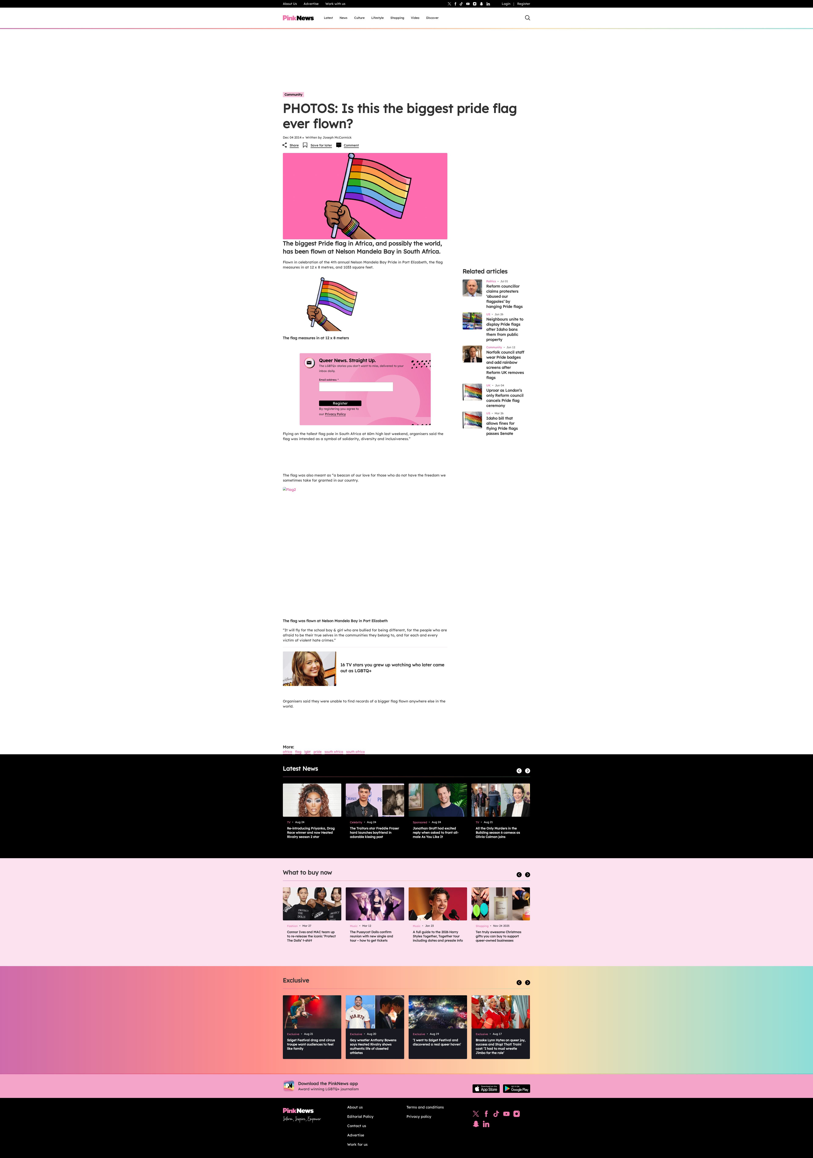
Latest (328, 18)
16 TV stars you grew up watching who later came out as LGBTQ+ (392, 667)
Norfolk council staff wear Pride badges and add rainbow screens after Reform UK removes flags (505, 365)
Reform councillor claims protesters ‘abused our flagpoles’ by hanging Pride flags (504, 296)
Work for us (357, 1144)
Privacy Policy (335, 414)
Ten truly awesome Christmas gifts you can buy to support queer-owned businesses (498, 936)
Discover (432, 18)
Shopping (397, 18)
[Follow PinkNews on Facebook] (486, 1115)
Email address (334, 379)
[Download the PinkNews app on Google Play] (516, 1088)
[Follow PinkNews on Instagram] (516, 1115)
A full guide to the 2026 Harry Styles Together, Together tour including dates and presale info (438, 936)
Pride (318, 752)
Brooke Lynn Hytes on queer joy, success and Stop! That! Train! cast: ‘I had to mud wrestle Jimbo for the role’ (500, 1046)
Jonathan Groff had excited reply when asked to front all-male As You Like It (436, 832)
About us (355, 1107)
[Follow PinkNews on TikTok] (496, 1115)
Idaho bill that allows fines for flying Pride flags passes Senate (502, 426)
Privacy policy (418, 1116)
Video (415, 18)
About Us (290, 4)
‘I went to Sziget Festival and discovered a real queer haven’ (437, 1042)
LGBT (307, 752)
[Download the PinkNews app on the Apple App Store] (486, 1088)
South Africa (334, 752)
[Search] (527, 17)
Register (523, 4)
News (343, 18)
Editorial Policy (360, 1116)
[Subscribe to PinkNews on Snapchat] (476, 1125)
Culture (359, 18)
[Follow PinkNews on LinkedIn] (488, 3)
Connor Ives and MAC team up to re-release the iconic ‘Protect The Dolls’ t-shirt (311, 936)
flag (298, 752)
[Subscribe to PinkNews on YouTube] (506, 1115)
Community (293, 94)
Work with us (335, 4)
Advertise (311, 4)
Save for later (321, 145)
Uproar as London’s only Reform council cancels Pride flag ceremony (505, 398)
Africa (287, 752)
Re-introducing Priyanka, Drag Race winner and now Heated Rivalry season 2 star (311, 832)
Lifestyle (377, 18)
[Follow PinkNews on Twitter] (476, 1115)
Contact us (356, 1126)
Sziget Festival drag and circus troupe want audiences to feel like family (311, 1044)
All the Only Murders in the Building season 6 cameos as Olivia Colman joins (498, 832)
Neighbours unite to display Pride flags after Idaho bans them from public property (504, 329)
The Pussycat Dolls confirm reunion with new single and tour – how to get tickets (371, 936)
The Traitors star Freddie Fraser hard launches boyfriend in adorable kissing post (374, 832)
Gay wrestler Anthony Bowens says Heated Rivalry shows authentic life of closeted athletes (373, 1046)
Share (294, 145)
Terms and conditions (425, 1107)
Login (506, 4)
